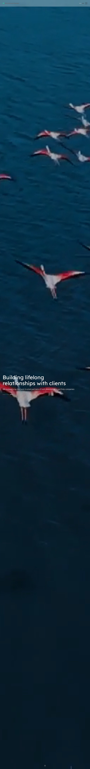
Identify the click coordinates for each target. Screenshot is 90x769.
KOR (80, 3)
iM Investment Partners (11, 3)
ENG (83, 3)
